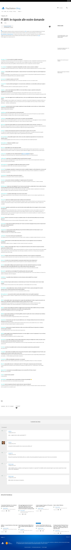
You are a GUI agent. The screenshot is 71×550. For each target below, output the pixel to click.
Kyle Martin (22, 529)
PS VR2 (5, 11)
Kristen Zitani (57, 507)
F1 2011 (39, 35)
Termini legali (44, 547)
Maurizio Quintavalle (7, 26)
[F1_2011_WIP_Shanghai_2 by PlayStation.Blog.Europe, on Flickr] (8, 396)
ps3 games (11, 406)
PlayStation (13, 8)
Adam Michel (57, 530)
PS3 (25, 31)
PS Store (10, 11)
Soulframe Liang (40, 528)
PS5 (2, 11)
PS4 (8, 11)
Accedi (61, 7)
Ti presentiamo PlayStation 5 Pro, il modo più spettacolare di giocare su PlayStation (8, 506)
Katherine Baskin (5, 528)
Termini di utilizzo (27, 547)
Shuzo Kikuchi (22, 510)
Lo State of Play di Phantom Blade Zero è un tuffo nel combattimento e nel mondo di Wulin (44, 526)
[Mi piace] (8, 510)
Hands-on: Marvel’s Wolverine (58, 505)
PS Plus (14, 11)
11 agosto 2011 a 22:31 (12, 432)
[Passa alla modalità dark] (58, 7)
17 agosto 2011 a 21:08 (12, 477)
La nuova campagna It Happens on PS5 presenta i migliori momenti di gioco (44, 506)
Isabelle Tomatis (40, 508)
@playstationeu (10, 34)
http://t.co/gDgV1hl (25, 153)
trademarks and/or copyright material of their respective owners (29, 543)
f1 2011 (6, 406)
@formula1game (4, 34)
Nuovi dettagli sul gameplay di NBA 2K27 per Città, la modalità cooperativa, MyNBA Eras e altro (25, 526)
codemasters (3, 406)
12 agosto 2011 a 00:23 (12, 443)
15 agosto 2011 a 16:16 (12, 465)
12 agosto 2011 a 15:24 (12, 454)
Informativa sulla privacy (36, 547)
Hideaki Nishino (5, 508)
